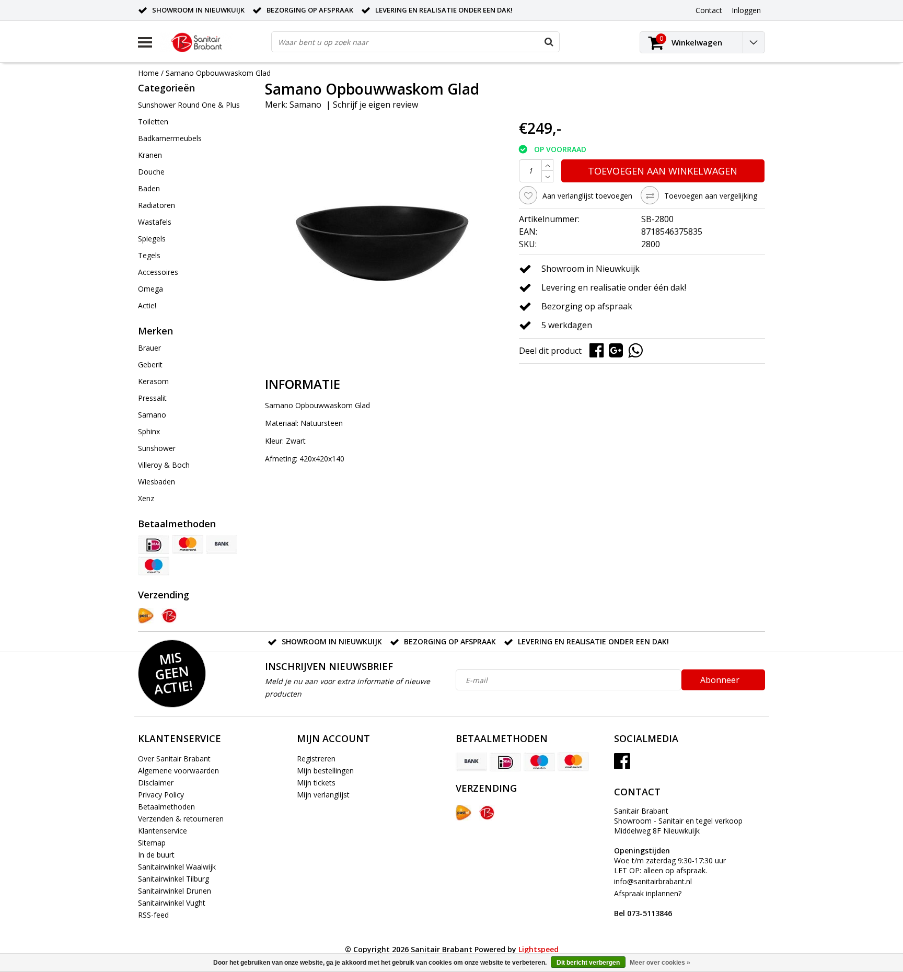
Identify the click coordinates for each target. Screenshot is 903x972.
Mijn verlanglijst (323, 795)
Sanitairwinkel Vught (171, 903)
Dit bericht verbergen (588, 962)
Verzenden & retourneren (181, 819)
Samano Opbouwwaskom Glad (218, 73)
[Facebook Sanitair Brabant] (622, 765)
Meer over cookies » (660, 962)
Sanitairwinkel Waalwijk (177, 867)
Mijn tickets (316, 783)
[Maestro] (153, 566)
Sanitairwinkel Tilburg (173, 879)
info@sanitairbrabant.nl (653, 881)
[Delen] (599, 350)
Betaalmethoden (166, 807)
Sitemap (152, 843)
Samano (305, 104)
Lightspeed (538, 949)
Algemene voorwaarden (178, 771)
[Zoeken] (548, 41)
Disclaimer (155, 783)
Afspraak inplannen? (647, 903)
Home (148, 73)
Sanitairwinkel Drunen (174, 891)
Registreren (316, 758)
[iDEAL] (153, 544)
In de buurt (156, 855)
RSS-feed (153, 915)
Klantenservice (162, 831)
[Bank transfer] (221, 544)
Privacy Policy (161, 795)
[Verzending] (146, 615)
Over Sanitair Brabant (174, 758)
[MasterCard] (187, 544)
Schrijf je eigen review (375, 104)
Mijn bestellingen (325, 771)
